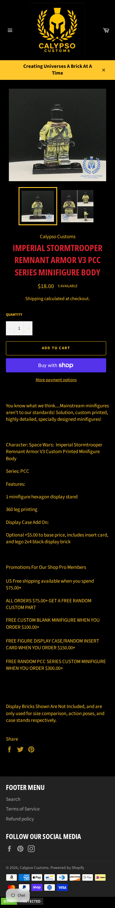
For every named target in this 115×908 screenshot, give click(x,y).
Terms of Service (23, 809)
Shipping (34, 298)
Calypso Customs (34, 867)
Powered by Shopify (67, 867)
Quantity (14, 314)
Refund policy (20, 819)
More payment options (56, 380)
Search (13, 799)
